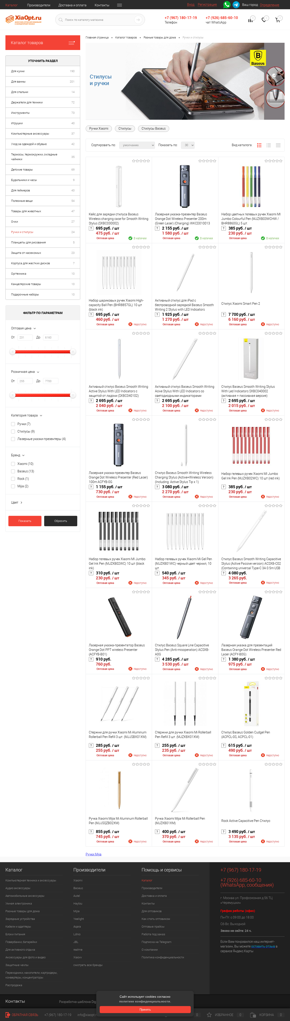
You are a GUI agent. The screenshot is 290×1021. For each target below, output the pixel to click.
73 (73, 112)
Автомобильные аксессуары (24, 895)
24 (73, 232)
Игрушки (17, 123)
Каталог (11, 5)
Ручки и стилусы (22, 232)
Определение (269, 5)
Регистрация (207, 4)
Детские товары (22, 169)
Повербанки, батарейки (21, 942)
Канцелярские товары (26, 284)
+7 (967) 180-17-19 (181, 17)
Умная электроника (18, 903)
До (38, 337)
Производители (38, 5)
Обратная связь (24, 1015)
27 (73, 221)
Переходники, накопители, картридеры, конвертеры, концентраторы (31, 975)
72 (73, 102)
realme (77, 949)
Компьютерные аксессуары (30, 133)
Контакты (102, 5)
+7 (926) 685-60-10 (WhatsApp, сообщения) (247, 882)
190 (72, 71)
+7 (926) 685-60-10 (222, 17)
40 (73, 123)
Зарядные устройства (20, 919)
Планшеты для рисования (28, 242)
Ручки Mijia (94, 854)
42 (73, 144)
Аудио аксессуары (17, 888)
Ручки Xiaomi (98, 128)
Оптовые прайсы (153, 926)
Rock (23, 479)
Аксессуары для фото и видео (25, 957)
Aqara (77, 926)
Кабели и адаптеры (18, 926)
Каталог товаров (27, 42)
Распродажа (13, 985)
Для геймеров (20, 190)
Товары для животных (26, 211)
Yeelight (78, 919)
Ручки (24, 424)
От (13, 337)
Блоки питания (15, 934)
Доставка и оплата (72, 5)
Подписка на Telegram (157, 942)
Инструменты (20, 112)
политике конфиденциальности (144, 1001)
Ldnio (76, 934)
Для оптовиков (152, 911)
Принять (145, 1009)
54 (73, 200)
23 (73, 253)
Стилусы (26, 431)
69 (73, 169)
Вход (190, 4)
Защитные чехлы (17, 965)
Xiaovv (77, 957)
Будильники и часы (24, 180)
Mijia (23, 486)
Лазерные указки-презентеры (41, 439)
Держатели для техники (27, 102)
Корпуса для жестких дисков (30, 263)
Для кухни (17, 71)
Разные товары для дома (22, 911)
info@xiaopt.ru (87, 1015)
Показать (24, 521)
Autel (76, 895)
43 (73, 190)
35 (73, 157)
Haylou (77, 903)
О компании (150, 949)
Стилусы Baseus (154, 128)
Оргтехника (18, 273)
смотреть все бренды (88, 965)
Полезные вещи (22, 200)
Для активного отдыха (20, 949)
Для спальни (19, 92)
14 (73, 92)
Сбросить (60, 521)
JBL (75, 942)
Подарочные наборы (25, 294)
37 (73, 133)
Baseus (25, 471)
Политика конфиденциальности (163, 957)
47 (73, 211)
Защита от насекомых (26, 253)
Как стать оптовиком (156, 919)
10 (73, 273)
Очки (14, 221)
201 (72, 81)
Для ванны (18, 81)
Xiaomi (25, 464)
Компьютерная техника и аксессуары (30, 880)
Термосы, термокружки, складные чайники (34, 157)
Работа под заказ (153, 934)
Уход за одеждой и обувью (29, 144)
